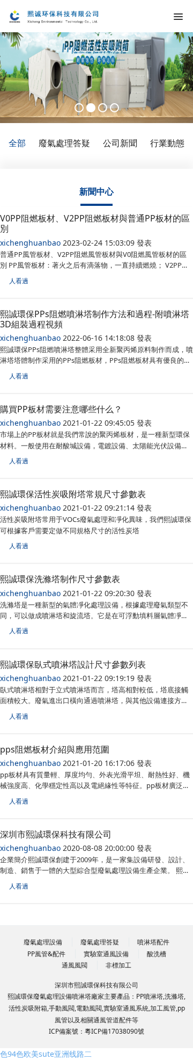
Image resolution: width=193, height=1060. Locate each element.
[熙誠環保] (61, 16)
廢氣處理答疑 (64, 143)
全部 (17, 143)
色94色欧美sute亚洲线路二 (46, 1054)
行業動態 (167, 143)
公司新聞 (120, 143)
